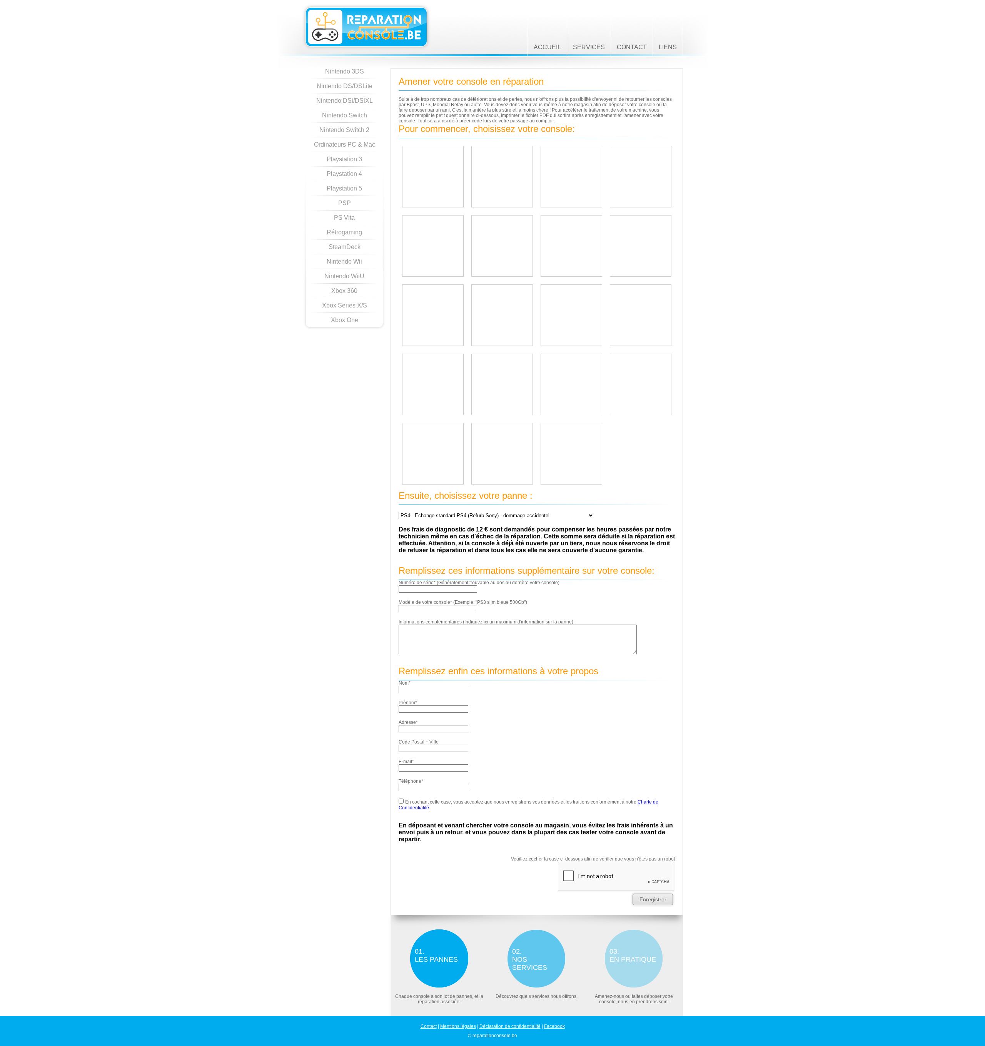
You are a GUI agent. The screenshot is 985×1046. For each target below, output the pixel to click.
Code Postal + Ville (419, 742)
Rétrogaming (344, 232)
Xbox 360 (344, 290)
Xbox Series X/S (344, 305)
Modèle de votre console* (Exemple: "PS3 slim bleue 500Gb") (463, 602)
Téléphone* (411, 781)
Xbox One (344, 320)
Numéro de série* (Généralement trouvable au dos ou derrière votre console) (479, 582)
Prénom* (408, 702)
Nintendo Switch (344, 115)
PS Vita (344, 217)
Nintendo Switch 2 (344, 130)
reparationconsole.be (367, 27)
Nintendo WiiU (344, 276)
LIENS (668, 47)
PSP (344, 203)
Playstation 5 (344, 188)
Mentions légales (458, 1026)
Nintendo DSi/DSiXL (344, 100)
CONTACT (632, 47)
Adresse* (408, 722)
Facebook (554, 1026)
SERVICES (589, 47)
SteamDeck (345, 247)
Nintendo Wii (344, 261)
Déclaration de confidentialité (510, 1026)
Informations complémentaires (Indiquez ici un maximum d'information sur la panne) (486, 622)
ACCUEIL (547, 47)
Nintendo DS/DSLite (344, 86)
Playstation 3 (344, 159)
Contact (429, 1026)
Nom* (405, 683)
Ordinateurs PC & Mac (344, 144)
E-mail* (406, 761)
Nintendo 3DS (344, 71)
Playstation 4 (344, 173)
